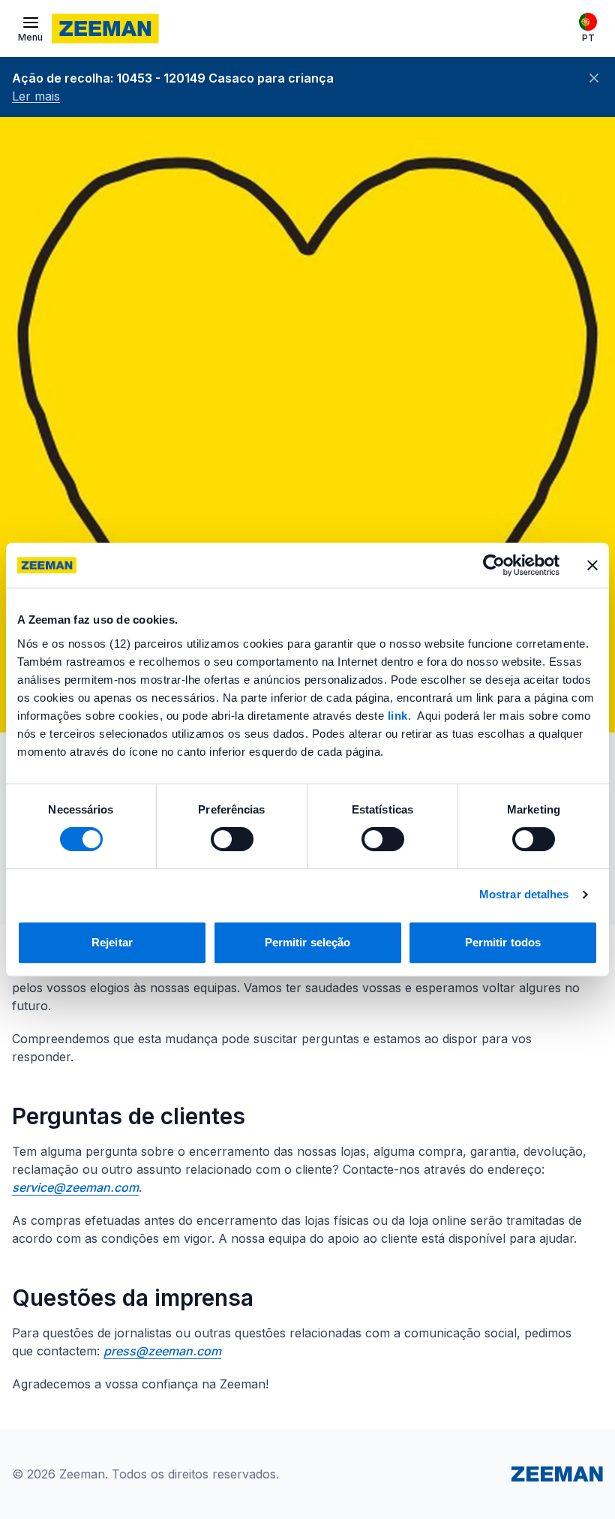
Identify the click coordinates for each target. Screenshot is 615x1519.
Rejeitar (112, 942)
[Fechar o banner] (592, 565)
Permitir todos (503, 942)
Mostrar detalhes (524, 894)
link (398, 715)
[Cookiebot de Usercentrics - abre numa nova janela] (494, 565)
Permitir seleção (308, 942)
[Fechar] (594, 78)
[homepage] (105, 29)
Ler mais (36, 96)
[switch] (232, 839)
